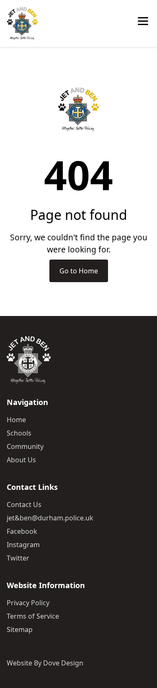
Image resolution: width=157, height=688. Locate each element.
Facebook (22, 531)
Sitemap (20, 629)
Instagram (23, 544)
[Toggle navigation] (144, 23)
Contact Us (24, 504)
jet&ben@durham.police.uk (50, 517)
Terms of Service (33, 616)
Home (16, 419)
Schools (19, 433)
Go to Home (78, 270)
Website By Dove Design (45, 663)
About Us (21, 459)
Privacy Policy (28, 602)
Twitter (18, 558)
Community (25, 446)
